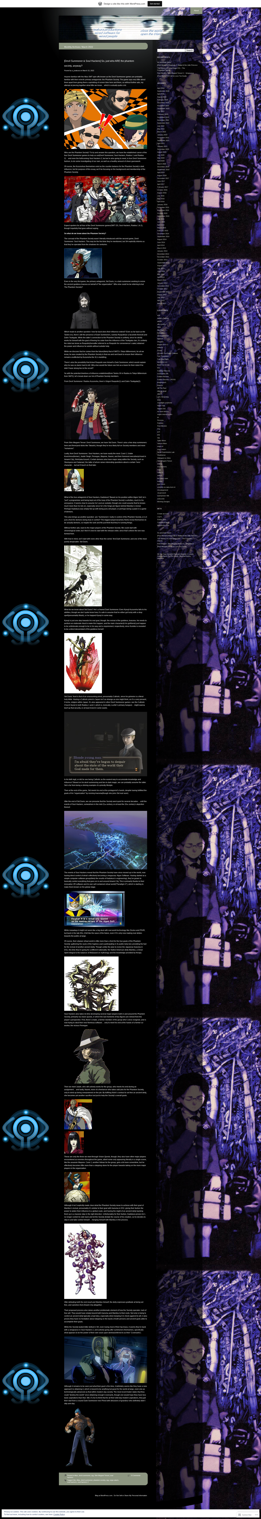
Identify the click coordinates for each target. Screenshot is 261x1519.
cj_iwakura (76, 70)
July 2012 (160, 297)
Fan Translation (163, 356)
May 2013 (160, 274)
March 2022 (161, 132)
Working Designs (163, 502)
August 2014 (161, 239)
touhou (159, 481)
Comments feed (163, 522)
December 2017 (163, 178)
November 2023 (163, 106)
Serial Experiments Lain (165, 452)
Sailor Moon (161, 440)
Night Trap (161, 406)
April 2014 (160, 245)
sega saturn (114, 1480)
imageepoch (161, 382)
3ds (74, 1480)
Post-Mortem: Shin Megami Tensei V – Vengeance (175, 73)
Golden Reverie (163, 376)
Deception (161, 333)
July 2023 (160, 111)
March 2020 (161, 164)
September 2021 (163, 140)
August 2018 (161, 175)
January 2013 (162, 283)
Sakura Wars (162, 443)
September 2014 (163, 236)
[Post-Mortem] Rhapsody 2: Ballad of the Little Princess (177, 65)
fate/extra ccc (162, 362)
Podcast (160, 423)
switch (159, 475)
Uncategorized (162, 490)
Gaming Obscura (163, 371)
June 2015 (161, 222)
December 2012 (163, 286)
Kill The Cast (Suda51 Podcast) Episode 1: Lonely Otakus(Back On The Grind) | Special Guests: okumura (175, 556)
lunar (159, 400)
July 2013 (160, 268)
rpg (92, 1475)
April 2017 (160, 184)
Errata (159, 350)
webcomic (161, 499)
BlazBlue (160, 330)
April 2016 (160, 201)
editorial (160, 347)
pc (158, 417)
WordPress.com (163, 525)
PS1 (158, 429)
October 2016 (162, 190)
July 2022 (160, 126)
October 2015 (162, 213)
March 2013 (161, 280)
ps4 (158, 432)
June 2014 (161, 242)
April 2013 (160, 277)
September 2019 (163, 169)
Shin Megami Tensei (102, 1475)
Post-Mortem (162, 426)
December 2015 (163, 207)
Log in (159, 517)
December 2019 (163, 167)
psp (158, 435)
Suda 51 (160, 472)
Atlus (76, 1475)
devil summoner (84, 1475)
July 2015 (160, 219)
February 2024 (162, 100)
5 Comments (135, 1475)
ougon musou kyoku (164, 414)
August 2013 (161, 265)
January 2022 (162, 135)
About (196, 10)
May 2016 (160, 199)
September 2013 (163, 263)
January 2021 (162, 146)
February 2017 (162, 187)
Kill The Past (161, 388)
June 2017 (161, 181)
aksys (159, 321)
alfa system (161, 324)
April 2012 (160, 300)
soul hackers (72, 1482)
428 (158, 315)
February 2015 (162, 231)
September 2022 (163, 123)
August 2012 (161, 295)
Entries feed (161, 519)
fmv (158, 368)
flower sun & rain (163, 365)
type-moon (161, 484)
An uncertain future (164, 62)
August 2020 (161, 152)
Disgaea (160, 342)
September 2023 (163, 108)
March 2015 (161, 228)
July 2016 (160, 196)
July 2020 (160, 155)
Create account (163, 514)
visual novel (161, 493)
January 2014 (162, 251)
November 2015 (163, 210)
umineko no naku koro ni (166, 487)
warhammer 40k (163, 496)
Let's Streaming (163, 397)
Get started (155, 4)
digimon (160, 339)
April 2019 (160, 172)
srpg (159, 470)
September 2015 (163, 216)
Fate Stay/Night (163, 359)
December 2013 (163, 254)
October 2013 (162, 260)
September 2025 (163, 91)
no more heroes (163, 411)
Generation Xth (162, 374)
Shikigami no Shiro (164, 458)
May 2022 (160, 129)
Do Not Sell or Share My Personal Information (130, 1495)
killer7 (159, 394)
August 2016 (161, 193)
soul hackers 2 (83, 1482)
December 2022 (163, 117)
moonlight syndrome (164, 403)
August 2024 (161, 97)
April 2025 (160, 94)
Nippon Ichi (161, 409)
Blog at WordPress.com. (104, 1495)
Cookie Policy (59, 1514)
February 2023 (162, 114)
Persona (160, 420)
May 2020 (160, 158)
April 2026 (160, 88)
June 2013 (161, 271)
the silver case (162, 478)
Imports (160, 385)
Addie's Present (163, 318)
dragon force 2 (162, 344)
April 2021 (160, 143)
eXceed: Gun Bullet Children (167, 353)
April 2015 (160, 225)
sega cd (160, 446)
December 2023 (163, 103)
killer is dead (161, 391)
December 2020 (163, 149)
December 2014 (163, 234)
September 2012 (163, 292)
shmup (159, 464)
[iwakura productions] (130, 28)
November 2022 (163, 120)
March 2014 (161, 248)
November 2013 (163, 257)
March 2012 (161, 303)
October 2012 (162, 289)
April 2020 (160, 161)
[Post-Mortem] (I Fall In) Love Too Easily (172, 76)
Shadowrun (161, 455)
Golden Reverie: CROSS (166, 379)
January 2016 (162, 204)
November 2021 (163, 138)
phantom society (99, 1480)
